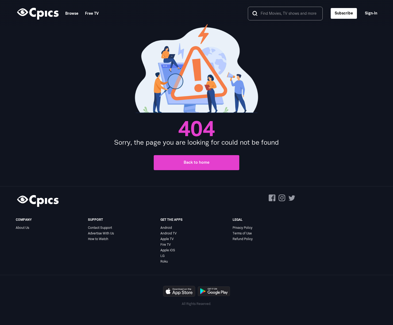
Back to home (197, 162)
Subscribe (344, 13)
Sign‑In (371, 13)
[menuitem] (68, 13)
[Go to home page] (37, 13)
